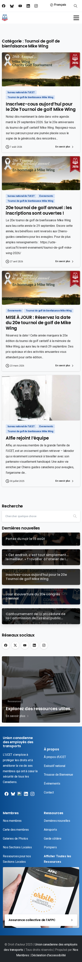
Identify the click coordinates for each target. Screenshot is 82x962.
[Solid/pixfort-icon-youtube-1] (19, 795)
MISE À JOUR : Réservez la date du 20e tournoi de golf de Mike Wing (38, 322)
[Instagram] (44, 645)
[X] (15, 645)
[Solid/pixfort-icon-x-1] (12, 795)
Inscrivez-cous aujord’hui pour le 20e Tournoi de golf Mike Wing (41, 107)
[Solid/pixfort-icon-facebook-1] (6, 795)
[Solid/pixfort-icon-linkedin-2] (25, 795)
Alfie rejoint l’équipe (27, 438)
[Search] (75, 516)
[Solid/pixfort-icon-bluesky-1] (32, 795)
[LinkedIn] (34, 645)
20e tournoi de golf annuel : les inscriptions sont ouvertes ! (39, 210)
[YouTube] (25, 645)
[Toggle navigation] (76, 18)
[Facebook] (6, 645)
